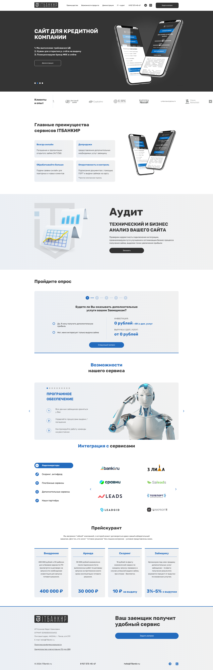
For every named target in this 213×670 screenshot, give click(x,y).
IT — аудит (121, 5)
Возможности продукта (90, 5)
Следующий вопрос (106, 345)
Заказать (47, 63)
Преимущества (72, 5)
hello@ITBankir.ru (132, 664)
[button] (35, 83)
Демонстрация (108, 5)
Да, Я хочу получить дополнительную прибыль (75, 325)
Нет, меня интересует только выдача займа (78, 332)
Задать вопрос (167, 5)
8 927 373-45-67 (135, 5)
